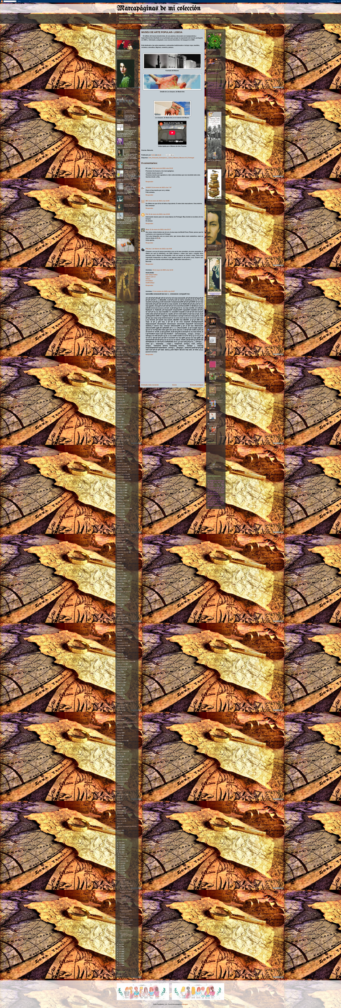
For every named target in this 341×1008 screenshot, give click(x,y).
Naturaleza (120, 690)
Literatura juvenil (121, 620)
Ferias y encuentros (122, 529)
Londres (119, 623)
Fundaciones (120, 549)
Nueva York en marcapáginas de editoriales (125, 701)
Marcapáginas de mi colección (159, 8)
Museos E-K (120, 677)
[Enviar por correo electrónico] (166, 155)
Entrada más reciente (150, 385)
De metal (119, 445)
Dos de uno (119, 456)
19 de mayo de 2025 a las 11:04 (162, 270)
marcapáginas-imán (122, 645)
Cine (118, 416)
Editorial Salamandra (122, 477)
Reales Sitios (120, 754)
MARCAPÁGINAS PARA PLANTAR (125, 940)
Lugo (118, 630)
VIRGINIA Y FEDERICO (125, 895)
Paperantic (119, 707)
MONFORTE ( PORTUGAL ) (219, 401)
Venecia (119, 824)
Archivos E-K (120, 335)
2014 (120, 961)
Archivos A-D (120, 332)
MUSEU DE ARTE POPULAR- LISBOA (129, 184)
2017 (120, 954)
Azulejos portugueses (122, 358)
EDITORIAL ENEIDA (186, 15)
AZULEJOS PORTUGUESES (124, 917)
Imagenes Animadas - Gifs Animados (214, 467)
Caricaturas (120, 402)
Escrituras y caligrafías (123, 508)
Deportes (119, 448)
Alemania (119, 312)
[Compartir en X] (170, 155)
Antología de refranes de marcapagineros (123, 326)
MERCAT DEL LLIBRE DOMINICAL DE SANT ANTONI (137, 22)
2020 (120, 947)
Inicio (174, 385)
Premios (119, 738)
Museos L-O (120, 680)
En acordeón (120, 506)
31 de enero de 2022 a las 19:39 (159, 214)
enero (121, 880)
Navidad (119, 693)
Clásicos (119, 422)
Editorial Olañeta (121, 472)
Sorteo (118, 787)
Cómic (118, 427)
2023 (120, 850)
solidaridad (119, 784)
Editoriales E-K (121, 487)
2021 (120, 944)
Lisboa (170, 157)
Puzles (118, 746)
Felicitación (119, 524)
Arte (149, 157)
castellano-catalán (121, 404)
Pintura (119, 719)
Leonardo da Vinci (121, 597)
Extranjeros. (163, 157)
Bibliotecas (119, 378)
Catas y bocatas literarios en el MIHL (126, 407)
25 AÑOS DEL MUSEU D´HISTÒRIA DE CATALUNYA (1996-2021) (126, 927)
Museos (176, 157)
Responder (149, 181)
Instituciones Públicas (122, 586)
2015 (120, 958)
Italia (118, 589)
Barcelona (119, 361)
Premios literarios (121, 741)
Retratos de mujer (121, 759)
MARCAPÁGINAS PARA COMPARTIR (215, 385)
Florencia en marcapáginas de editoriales (124, 535)
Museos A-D (183, 157)
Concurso (119, 437)
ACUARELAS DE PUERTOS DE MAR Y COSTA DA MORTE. (129, 214)
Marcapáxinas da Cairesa (215, 329)
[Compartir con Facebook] (171, 155)
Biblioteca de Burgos (122, 373)
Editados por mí (121, 464)
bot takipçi (149, 280)
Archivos (119, 329)
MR (147, 201)
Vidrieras (119, 830)
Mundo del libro (121, 659)
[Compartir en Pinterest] (173, 155)
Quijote (119, 749)
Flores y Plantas (121, 539)
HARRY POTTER (124, 908)
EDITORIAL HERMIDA (204, 15)
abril (121, 873)
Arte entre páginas (214, 348)
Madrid (119, 632)
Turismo (119, 810)
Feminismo (120, 527)
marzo (122, 875)
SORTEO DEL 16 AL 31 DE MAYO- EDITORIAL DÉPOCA (129, 151)
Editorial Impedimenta (122, 469)
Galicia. (118, 557)
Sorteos (119, 789)
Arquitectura (120, 345)
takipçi (148, 278)
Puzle (118, 743)
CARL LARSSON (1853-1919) (126, 903)
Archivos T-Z (120, 342)
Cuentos (119, 443)
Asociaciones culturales (123, 353)
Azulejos (119, 356)
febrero (122, 877)
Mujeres (119, 653)
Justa (218, 59)
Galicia (118, 555)
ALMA (118, 315)
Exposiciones (120, 516)
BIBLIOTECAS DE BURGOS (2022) (126, 892)
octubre (122, 859)
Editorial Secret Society (123, 479)
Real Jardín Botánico (122, 751)
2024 (120, 847)
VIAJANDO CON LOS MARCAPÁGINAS (214, 398)
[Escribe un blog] (168, 155)
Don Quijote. (120, 453)
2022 (120, 852)
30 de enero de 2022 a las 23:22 (162, 168)
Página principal (124, 15)
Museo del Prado (121, 664)
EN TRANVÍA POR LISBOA (126, 920)
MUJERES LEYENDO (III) (126, 889)
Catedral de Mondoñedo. (219, 350)
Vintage (119, 833)
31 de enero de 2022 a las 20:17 (160, 229)
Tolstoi (118, 797)
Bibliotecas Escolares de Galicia (125, 386)
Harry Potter (120, 568)
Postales (119, 735)
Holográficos (120, 573)
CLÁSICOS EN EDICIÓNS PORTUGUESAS (126, 911)
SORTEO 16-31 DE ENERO (128, 139)
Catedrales (119, 411)
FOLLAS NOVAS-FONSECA (148, 19)
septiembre (123, 861)
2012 (120, 965)
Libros (118, 607)
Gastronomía (120, 560)
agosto (122, 863)
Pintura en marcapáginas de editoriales (127, 722)
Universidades (120, 813)
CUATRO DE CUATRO (125, 922)
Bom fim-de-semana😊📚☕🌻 (219, 375)
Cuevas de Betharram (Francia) (219, 389)
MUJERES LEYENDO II (125, 906)
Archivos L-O (120, 337)
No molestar (120, 695)
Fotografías (120, 541)
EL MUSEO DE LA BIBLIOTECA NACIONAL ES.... (130, 112)
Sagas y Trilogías (121, 768)
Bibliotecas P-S (121, 391)
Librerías (119, 605)
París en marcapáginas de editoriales (126, 715)
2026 (120, 842)
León (118, 594)
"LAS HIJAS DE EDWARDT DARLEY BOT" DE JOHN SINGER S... (126, 935)
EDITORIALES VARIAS (127, 19)
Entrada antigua (196, 385)
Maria (147, 229)
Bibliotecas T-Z (120, 394)
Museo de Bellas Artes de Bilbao (125, 661)
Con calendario (120, 429)
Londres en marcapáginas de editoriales (124, 626)
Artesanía (155, 157)
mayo (122, 870)
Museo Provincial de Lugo (123, 667)
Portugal (191, 157)
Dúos (118, 461)
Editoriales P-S (121, 493)
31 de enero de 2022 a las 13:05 (158, 201)
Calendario (119, 396)
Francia (119, 544)
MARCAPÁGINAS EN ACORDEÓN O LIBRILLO (177, 19)
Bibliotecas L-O (120, 389)
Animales (119, 317)
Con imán (119, 432)
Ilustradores (120, 578)
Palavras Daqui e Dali (214, 372)
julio (121, 866)
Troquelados (120, 808)
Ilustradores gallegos (122, 581)
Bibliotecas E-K (121, 383)
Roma (118, 762)
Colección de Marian (122, 424)
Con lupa (119, 435)
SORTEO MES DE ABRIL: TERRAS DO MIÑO (130, 171)
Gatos (118, 562)
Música (119, 688)
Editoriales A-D (121, 485)
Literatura (119, 615)
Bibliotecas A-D (121, 381)
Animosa (119, 320)
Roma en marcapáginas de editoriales (126, 764)
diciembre (123, 854)
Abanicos (119, 309)
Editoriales (119, 482)
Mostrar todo (221, 436)
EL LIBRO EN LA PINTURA (168, 22)
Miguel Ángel (120, 648)
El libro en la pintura (122, 501)
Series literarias (121, 779)
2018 (120, 951)
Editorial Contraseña (122, 466)
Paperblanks (120, 710)
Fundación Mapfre (121, 547)
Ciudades (119, 419)
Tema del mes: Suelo (214, 331)
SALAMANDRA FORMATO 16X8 (164, 15)
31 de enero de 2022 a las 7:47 (161, 187)
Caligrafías (120, 399)
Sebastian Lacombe (122, 771)
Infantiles (119, 584)
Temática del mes (121, 795)
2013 (120, 963)
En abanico (119, 503)
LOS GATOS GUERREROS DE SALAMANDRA (130, 163)
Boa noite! (218, 319)
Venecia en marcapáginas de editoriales (127, 826)
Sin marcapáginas (121, 781)
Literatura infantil (121, 618)
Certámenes (120, 414)
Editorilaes (119, 498)
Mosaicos (119, 651)
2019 (120, 949)
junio (121, 868)
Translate (119, 975)
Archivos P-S (120, 340)
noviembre (123, 856)
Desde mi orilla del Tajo (215, 360)
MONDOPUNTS (213, 336)
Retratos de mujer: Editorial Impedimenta (129, 205)
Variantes (119, 816)
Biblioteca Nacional (121, 375)
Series (118, 776)
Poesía (118, 730)
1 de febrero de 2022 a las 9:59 (161, 248)
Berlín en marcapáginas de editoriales (126, 369)
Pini (147, 214)
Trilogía (119, 800)
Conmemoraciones (121, 440)
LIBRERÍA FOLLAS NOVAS (126, 931)
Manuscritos (120, 635)
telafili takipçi (150, 282)
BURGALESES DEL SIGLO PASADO (126, 886)
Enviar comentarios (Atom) (177, 391)
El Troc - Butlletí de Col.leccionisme (214, 424)
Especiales (119, 514)
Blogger (185, 1004)
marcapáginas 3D (121, 643)
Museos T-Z (120, 685)
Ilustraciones (120, 576)
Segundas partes (121, 774)
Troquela (119, 805)
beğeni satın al (150, 277)
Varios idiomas (121, 821)
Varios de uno (120, 818)
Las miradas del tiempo (123, 591)
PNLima (148, 248)
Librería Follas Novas (122, 599)
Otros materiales (121, 705)
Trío (118, 803)
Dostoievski (120, 458)
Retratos (119, 756)
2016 (120, 956)
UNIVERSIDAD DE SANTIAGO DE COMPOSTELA (128, 197)
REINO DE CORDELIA (141, 15)
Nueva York (120, 698)
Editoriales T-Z (120, 495)
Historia (119, 570)
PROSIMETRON (213, 317)
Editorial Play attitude (122, 474)
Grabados (119, 565)
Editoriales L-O (120, 490)
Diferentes (119, 451)
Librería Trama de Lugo (123, 602)
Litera (118, 612)
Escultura (119, 511)
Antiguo (119, 323)
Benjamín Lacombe (122, 363)
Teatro (118, 792)
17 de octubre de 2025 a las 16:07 (163, 291)
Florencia (119, 532)
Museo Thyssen (121, 669)
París (118, 713)
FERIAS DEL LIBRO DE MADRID (209, 19)
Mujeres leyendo (121, 656)
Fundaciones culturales (122, 552)
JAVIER (148, 187)
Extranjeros (120, 519)
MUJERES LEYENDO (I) (126, 914)
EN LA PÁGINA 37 (213, 412)
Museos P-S (120, 682)
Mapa (118, 640)
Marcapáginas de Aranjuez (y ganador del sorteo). (219, 364)
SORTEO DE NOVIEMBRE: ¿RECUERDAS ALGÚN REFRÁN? (129, 127)
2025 (120, 845)
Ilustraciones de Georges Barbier (219, 414)
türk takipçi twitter (152, 274)
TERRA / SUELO (218, 337)
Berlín (118, 366)
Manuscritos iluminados (123, 638)
